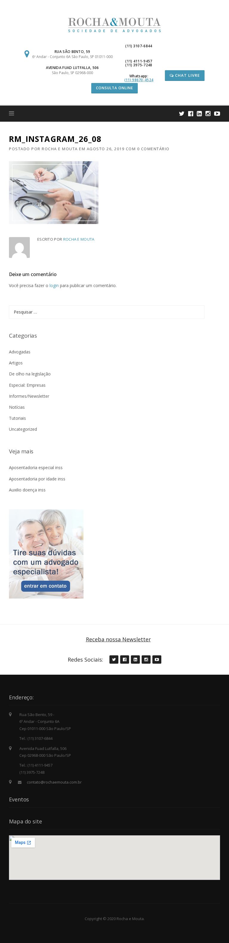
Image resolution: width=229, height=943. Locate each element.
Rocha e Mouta (60, 148)
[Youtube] (217, 113)
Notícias (17, 407)
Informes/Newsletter (29, 396)
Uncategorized (23, 429)
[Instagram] (208, 113)
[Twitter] (182, 113)
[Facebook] (190, 113)
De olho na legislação (30, 374)
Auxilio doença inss (27, 490)
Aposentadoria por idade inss (37, 479)
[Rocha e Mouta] (114, 24)
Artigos (16, 363)
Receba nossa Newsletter (118, 639)
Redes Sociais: (85, 659)
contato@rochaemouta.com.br (54, 782)
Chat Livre (187, 75)
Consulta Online (114, 87)
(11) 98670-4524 (139, 79)
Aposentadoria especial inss (36, 467)
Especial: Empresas (27, 385)
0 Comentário (153, 148)
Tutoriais (17, 418)
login (54, 285)
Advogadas (19, 352)
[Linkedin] (199, 113)
